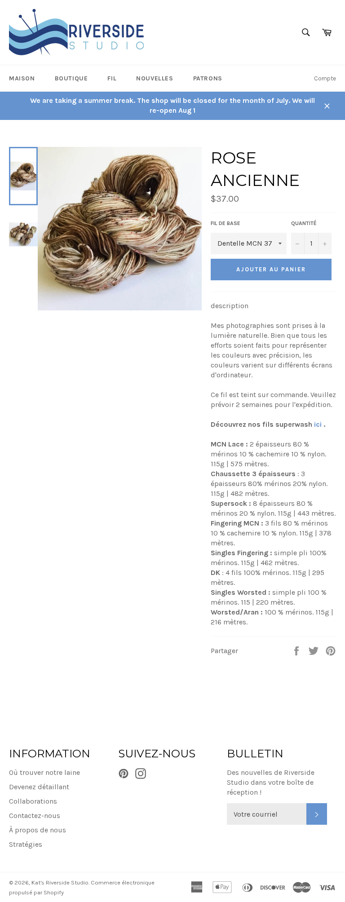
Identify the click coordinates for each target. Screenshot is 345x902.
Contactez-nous (34, 815)
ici (318, 424)
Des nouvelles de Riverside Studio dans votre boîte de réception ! (270, 782)
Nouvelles (154, 78)
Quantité (304, 223)
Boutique (71, 78)
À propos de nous (37, 830)
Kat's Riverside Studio (59, 882)
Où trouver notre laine (44, 772)
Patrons (207, 78)
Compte (325, 78)
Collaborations (33, 801)
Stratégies (25, 844)
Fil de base (225, 223)
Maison (22, 78)
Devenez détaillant (39, 787)
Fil (111, 78)
